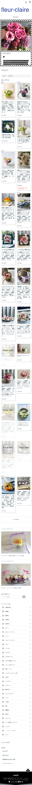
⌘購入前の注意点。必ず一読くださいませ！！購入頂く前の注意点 (8, 136)
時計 (6, 706)
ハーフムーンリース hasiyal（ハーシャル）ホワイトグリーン (23, 424)
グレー (7, 734)
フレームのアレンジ (10, 664)
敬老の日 (7, 689)
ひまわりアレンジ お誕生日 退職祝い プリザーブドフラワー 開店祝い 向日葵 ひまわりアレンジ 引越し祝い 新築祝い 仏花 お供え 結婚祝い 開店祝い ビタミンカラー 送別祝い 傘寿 (9, 501)
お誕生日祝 (8, 607)
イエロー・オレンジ (10, 640)
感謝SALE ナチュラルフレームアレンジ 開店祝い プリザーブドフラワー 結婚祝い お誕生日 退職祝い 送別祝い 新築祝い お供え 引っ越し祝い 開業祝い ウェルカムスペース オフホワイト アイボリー (24, 176)
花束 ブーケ (8, 669)
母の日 (7, 714)
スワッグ (7, 726)
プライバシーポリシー (7, 763)
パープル (7, 648)
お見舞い (7, 619)
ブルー (7, 644)
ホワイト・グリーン (10, 632)
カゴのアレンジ (9, 656)
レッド (7, 636)
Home (4, 76)
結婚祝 (7, 611)
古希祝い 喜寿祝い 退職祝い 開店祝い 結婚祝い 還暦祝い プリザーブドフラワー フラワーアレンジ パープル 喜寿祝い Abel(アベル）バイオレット (23, 496)
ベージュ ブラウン (10, 730)
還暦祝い (7, 710)
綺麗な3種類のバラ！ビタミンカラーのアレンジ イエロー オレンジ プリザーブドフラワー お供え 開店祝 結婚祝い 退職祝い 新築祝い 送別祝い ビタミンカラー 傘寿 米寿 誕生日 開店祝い (9, 213)
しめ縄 (7, 701)
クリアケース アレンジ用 (11, 673)
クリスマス (8, 681)
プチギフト (8, 652)
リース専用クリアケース (11, 722)
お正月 (7, 677)
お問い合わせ (5, 755)
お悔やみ (7, 623)
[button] (3, 35)
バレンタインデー (9, 693)
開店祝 (7, 615)
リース (7, 697)
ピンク (7, 627)
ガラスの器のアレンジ (10, 660)
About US (5, 751)
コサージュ (8, 718)
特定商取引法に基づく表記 (8, 759)
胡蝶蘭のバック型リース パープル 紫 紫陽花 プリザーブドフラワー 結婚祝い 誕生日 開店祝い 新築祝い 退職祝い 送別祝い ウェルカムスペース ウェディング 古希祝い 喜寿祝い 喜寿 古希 (24, 292)
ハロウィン (8, 685)
